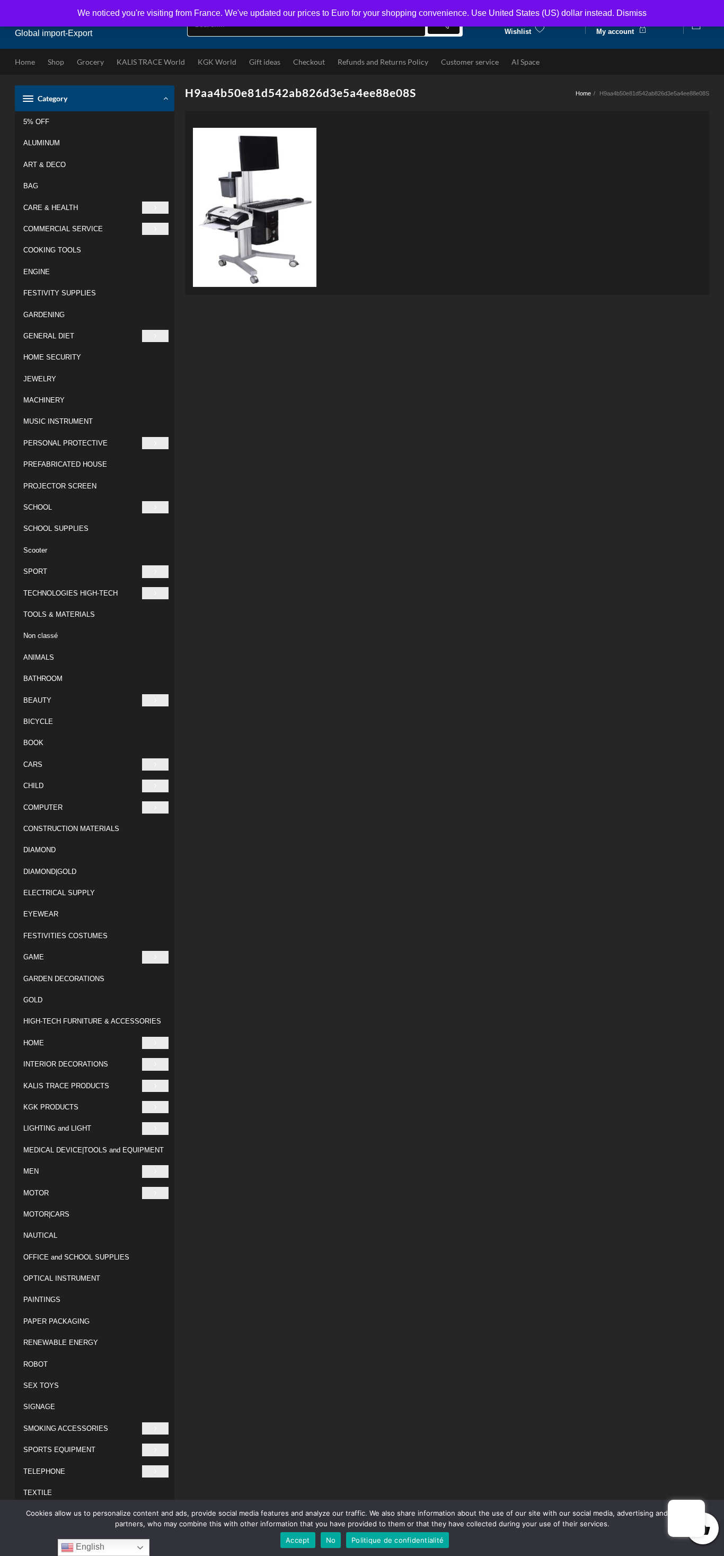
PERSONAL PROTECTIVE (65, 443)
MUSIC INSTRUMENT (58, 421)
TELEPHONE (44, 1471)
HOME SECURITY (52, 357)
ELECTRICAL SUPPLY (59, 893)
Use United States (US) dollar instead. (542, 13)
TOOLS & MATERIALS (59, 614)
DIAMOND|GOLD (49, 872)
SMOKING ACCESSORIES (65, 1428)
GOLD (32, 1000)
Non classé (40, 636)
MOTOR (36, 1193)
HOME (33, 1043)
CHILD (33, 786)
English (89, 1546)
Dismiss (631, 13)
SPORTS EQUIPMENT (59, 1450)
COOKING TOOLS (52, 250)
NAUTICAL (40, 1235)
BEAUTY (37, 700)
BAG (30, 186)
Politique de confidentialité (397, 1540)
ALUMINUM (41, 143)
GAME (33, 957)
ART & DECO (44, 165)
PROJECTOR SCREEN (59, 486)
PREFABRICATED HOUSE (65, 464)
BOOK (33, 743)
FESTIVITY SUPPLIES (59, 293)
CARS (32, 764)
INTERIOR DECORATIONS (65, 1064)
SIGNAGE (39, 1407)
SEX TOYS (41, 1385)
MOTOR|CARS (46, 1214)
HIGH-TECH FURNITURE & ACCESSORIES (92, 1021)
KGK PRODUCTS (50, 1107)
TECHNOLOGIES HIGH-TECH (70, 593)
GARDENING (44, 315)
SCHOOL (37, 507)
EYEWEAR (40, 914)
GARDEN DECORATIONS (63, 979)
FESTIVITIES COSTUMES (65, 936)
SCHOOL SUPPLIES (56, 528)
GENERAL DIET (48, 336)
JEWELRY (39, 379)
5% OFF (36, 122)
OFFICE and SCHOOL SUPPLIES (76, 1257)
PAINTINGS (41, 1300)
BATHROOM (43, 679)
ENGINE (36, 272)
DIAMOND (39, 850)
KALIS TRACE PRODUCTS (66, 1086)
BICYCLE (38, 721)
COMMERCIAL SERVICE (63, 229)
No (331, 1540)
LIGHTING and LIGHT (57, 1128)
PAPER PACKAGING (56, 1321)
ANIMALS (38, 657)
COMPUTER (43, 807)
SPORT (35, 571)
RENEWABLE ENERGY (60, 1343)
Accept (298, 1540)
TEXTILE (37, 1493)
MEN (31, 1171)
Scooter (35, 550)
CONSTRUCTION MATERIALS (71, 829)
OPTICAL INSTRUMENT (61, 1278)
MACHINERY (44, 400)
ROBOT (35, 1364)
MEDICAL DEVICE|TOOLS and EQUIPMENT (93, 1150)
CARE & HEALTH (50, 208)
